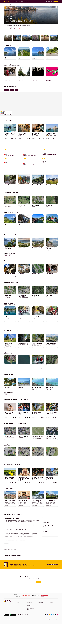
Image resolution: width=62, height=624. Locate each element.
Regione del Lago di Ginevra (8, 4)
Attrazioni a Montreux (46, 522)
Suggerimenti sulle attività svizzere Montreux (48, 526)
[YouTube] (23, 614)
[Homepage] (7, 2)
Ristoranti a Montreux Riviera (47, 534)
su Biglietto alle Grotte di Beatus (46, 162)
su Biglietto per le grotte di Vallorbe (9, 163)
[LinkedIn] (18, 614)
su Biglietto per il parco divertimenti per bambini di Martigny (49, 155)
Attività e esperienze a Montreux (48, 528)
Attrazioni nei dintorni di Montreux (48, 524)
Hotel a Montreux (46, 533)
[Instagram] (25, 614)
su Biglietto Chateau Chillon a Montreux (9, 155)
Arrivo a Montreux (46, 531)
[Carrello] (46, 1)
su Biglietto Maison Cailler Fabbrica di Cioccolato (29, 155)
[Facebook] (21, 614)
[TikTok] (27, 614)
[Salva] (57, 7)
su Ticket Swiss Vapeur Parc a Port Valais (28, 164)
